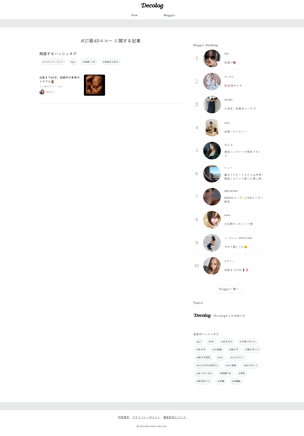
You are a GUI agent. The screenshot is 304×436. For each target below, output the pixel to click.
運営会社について (174, 417)
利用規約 (123, 417)
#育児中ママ (203, 381)
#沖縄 (221, 381)
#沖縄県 (236, 381)
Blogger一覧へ (229, 289)
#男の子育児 (203, 357)
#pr (73, 62)
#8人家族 (231, 365)
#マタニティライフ (53, 62)
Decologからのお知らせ (229, 315)
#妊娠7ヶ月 (89, 62)
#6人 (220, 357)
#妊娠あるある (111, 62)
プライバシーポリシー (146, 417)
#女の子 (201, 349)
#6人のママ (237, 357)
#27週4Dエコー (48, 86)
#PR (211, 341)
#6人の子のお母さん (207, 365)
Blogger (169, 15)
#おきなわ (227, 341)
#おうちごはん (204, 373)
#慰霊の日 (225, 373)
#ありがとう (250, 365)
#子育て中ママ (248, 341)
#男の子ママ (252, 349)
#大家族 (217, 349)
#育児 (242, 373)
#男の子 (233, 349)
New (134, 15)
